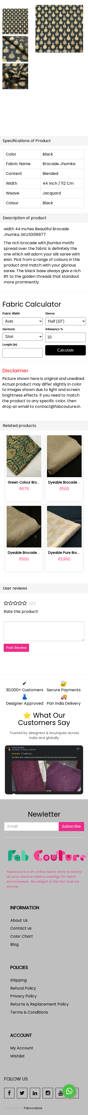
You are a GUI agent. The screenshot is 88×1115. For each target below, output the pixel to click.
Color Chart (21, 936)
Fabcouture (33, 1108)
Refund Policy (23, 988)
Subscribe (71, 826)
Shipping (18, 980)
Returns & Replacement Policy (39, 1004)
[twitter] (22, 1093)
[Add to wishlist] (24, 470)
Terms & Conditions (29, 1012)
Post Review (16, 647)
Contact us (21, 928)
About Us (19, 920)
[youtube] (60, 1093)
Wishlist (17, 1056)
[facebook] (9, 1093)
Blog (14, 944)
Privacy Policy (23, 996)
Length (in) (9, 344)
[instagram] (48, 1093)
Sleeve (50, 313)
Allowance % (54, 329)
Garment (8, 329)
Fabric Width (11, 313)
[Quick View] (35, 470)
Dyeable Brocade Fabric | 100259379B (39, 552)
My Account (21, 1048)
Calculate (65, 350)
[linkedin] (35, 1093)
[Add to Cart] (12, 470)
